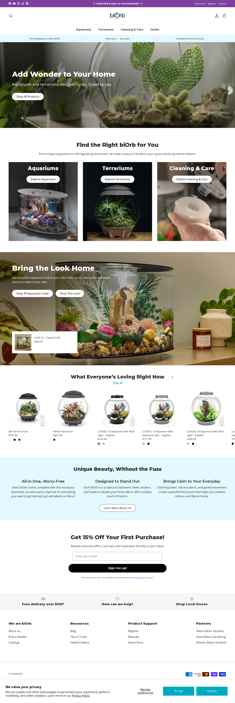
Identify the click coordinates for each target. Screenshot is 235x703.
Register (212, 3)
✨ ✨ (117, 3)
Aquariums (83, 29)
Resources (200, 3)
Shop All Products (27, 96)
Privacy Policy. (81, 696)
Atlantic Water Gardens (211, 642)
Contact (222, 3)
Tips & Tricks (78, 637)
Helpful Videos (79, 642)
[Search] (11, 16)
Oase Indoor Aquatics (210, 631)
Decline (212, 691)
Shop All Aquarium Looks (32, 293)
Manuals (133, 637)
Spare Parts (135, 642)
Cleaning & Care (132, 29)
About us (14, 631)
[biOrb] (117, 16)
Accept (178, 691)
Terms (150, 577)
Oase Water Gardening (211, 637)
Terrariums (106, 29)
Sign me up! (117, 568)
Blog (73, 631)
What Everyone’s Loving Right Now (117, 377)
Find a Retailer (18, 637)
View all (117, 383)
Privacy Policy (139, 577)
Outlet (154, 29)
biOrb (19, 673)
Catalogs (14, 642)
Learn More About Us (117, 508)
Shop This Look (70, 293)
